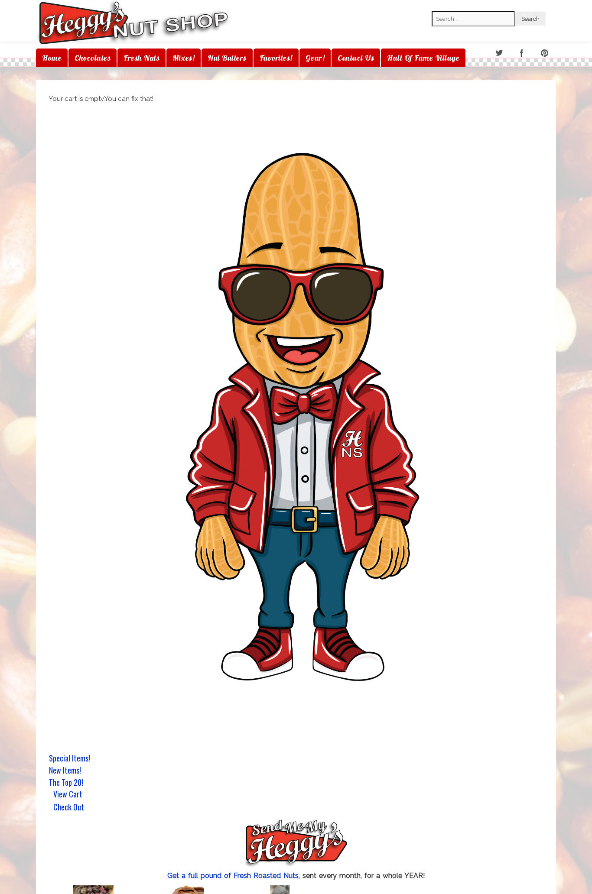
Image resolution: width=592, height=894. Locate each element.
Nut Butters (227, 58)
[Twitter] (499, 53)
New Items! (65, 770)
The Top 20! (66, 782)
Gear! (315, 58)
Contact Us (356, 58)
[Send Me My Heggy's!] (296, 844)
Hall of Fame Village (423, 58)
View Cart (67, 795)
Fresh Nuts (141, 58)
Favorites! (276, 58)
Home (52, 58)
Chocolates (93, 58)
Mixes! (183, 58)
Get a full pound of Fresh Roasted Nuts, (235, 875)
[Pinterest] (545, 53)
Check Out (68, 808)
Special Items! (69, 758)
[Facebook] (522, 53)
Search (442, 5)
